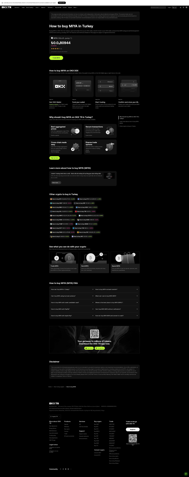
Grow (37, 7)
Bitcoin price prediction (115, 447)
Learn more (89, 135)
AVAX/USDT (112, 443)
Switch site (62, 2)
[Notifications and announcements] (183, 7)
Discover (17, 7)
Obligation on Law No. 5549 (54, 448)
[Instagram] (65, 469)
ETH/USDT (111, 429)
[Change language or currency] (186, 7)
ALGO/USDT (112, 440)
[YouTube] (68, 469)
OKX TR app (52, 440)
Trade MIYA (56, 58)
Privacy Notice (52, 428)
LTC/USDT (111, 445)
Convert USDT (97, 452)
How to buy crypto (59, 386)
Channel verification (84, 436)
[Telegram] (63, 469)
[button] (71, 38)
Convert (65, 7)
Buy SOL (96, 433)
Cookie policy (52, 435)
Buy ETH (96, 429)
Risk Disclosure (53, 430)
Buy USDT (96, 424)
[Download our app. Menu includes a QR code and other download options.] (180, 7)
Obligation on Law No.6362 (53, 451)
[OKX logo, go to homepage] (6, 7)
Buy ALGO (96, 440)
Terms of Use (97, 374)
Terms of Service (66, 376)
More (75, 7)
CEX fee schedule (83, 426)
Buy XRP (96, 436)
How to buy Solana (113, 463)
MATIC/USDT (112, 431)
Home (50, 386)
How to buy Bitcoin (113, 458)
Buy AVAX (96, 443)
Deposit (43, 7)
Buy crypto (67, 429)
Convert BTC (97, 455)
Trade (23, 7)
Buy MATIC (96, 431)
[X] (60, 469)
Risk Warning (107, 374)
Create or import (53, 104)
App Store (90, 348)
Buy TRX (96, 438)
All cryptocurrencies (69, 436)
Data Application (53, 437)
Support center (83, 433)
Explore (88, 152)
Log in (169, 7)
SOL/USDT (111, 433)
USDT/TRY (111, 424)
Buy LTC (96, 445)
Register (132, 429)
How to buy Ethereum (114, 460)
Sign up (174, 7)
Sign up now (54, 158)
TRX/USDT (111, 436)
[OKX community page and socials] (71, 469)
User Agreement (53, 426)
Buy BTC (96, 426)
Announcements (83, 438)
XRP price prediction (114, 453)
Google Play (101, 348)
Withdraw (50, 7)
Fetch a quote (55, 135)
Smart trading (29, 7)
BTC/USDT (111, 426)
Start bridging (55, 152)
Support (70, 7)
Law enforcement (53, 433)
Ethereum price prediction (113, 451)
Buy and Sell (58, 7)
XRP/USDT (111, 438)
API (80, 424)
